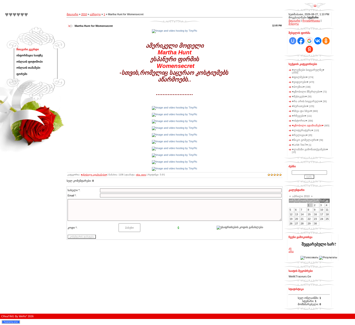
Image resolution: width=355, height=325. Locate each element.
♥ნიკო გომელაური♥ (305, 139)
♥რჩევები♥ (299, 115)
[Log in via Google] (309, 41)
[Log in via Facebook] (301, 40)
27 (296, 223)
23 (315, 218)
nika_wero (141, 174)
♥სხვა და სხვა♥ (302, 110)
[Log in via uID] (292, 40)
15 (309, 214)
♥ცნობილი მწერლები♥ (307, 91)
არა (291, 251)
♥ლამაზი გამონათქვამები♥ (310, 149)
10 (321, 209)
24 (321, 218)
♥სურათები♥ (300, 106)
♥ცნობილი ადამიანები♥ (94, 174)
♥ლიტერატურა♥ (302, 130)
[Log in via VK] (317, 40)
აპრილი (95, 14)
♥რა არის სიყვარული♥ (307, 101)
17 (321, 214)
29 (309, 223)
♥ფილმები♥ (300, 77)
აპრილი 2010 (301, 196)
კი (290, 248)
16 (315, 214)
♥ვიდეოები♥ (300, 81)
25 (327, 218)
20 (296, 218)
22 (309, 218)
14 (302, 214)
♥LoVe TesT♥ (300, 144)
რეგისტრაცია (311, 20)
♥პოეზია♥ (298, 86)
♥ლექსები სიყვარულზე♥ (308, 69)
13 (296, 214)
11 (327, 209)
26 (291, 223)
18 (327, 214)
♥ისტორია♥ (299, 120)
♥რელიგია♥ (300, 135)
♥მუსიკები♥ (299, 96)
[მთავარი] (315, 3)
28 (302, 223)
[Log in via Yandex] (309, 49)
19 (291, 218)
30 (315, 223)
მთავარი (72, 14)
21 (302, 218)
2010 (84, 14)
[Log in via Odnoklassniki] (326, 40)
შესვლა (294, 23)
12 (291, 214)
